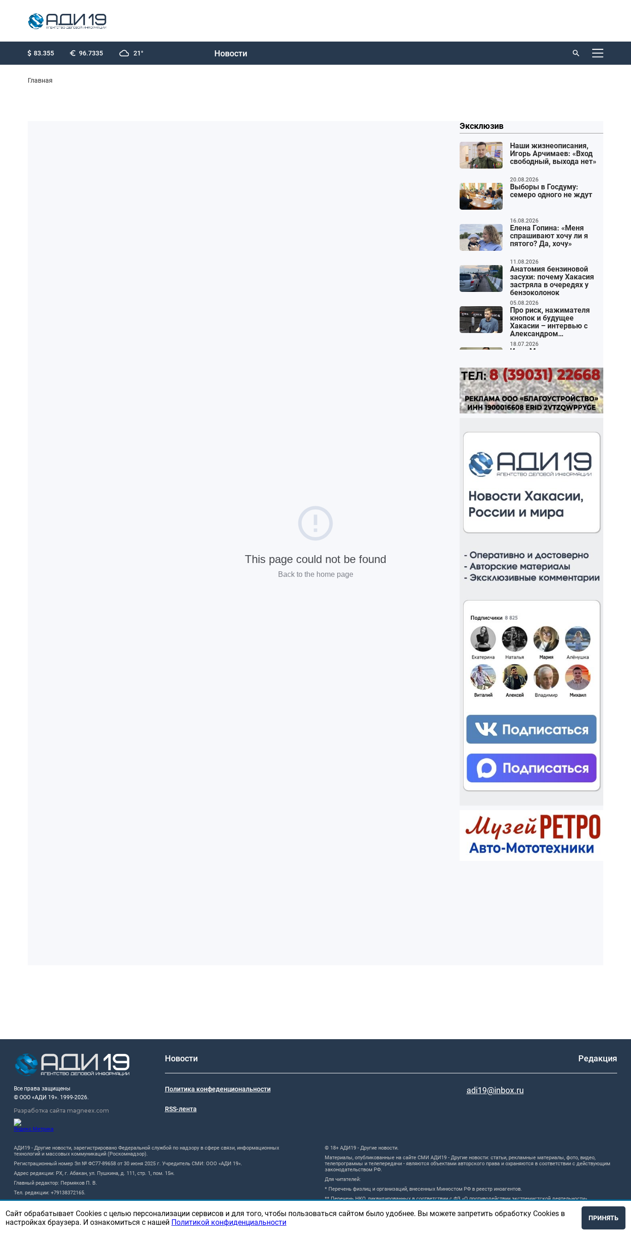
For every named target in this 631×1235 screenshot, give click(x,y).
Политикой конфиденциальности (228, 1222)
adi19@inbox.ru (495, 1090)
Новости (230, 53)
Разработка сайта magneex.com (61, 1110)
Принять (604, 1218)
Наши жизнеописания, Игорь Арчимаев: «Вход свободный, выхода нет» (553, 154)
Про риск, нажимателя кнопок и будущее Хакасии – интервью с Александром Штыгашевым (550, 322)
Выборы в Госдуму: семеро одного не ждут (551, 191)
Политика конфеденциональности (218, 1089)
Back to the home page (315, 574)
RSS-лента (181, 1109)
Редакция (597, 1058)
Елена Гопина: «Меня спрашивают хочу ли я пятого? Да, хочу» (549, 236)
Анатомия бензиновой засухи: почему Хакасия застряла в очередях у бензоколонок (552, 281)
